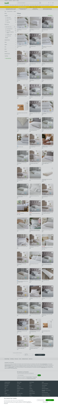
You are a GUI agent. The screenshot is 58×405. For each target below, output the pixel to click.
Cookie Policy (28, 402)
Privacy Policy (6, 403)
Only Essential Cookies (40, 400)
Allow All (49, 400)
